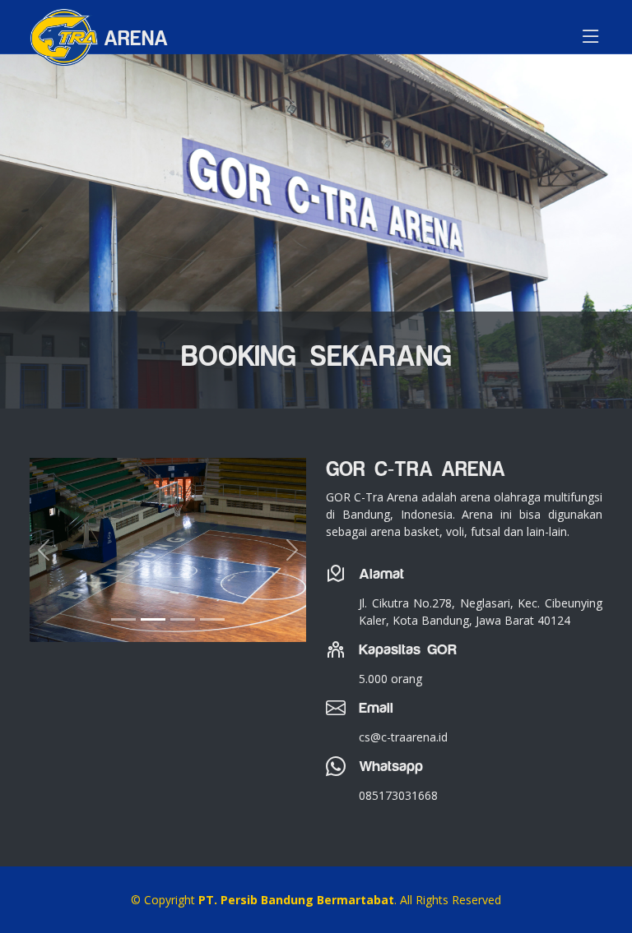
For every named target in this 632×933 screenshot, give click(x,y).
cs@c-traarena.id (403, 737)
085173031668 (398, 795)
